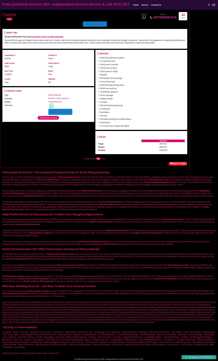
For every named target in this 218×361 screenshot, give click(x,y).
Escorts (145, 5)
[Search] (209, 5)
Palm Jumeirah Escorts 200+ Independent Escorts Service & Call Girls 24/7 (66, 4)
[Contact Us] (214, 5)
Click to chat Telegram (95, 24)
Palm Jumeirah (34, 36)
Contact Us (156, 5)
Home (136, 5)
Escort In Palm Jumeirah (52, 36)
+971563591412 (164, 17)
